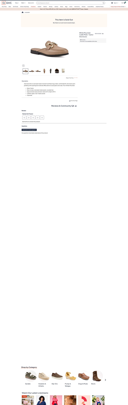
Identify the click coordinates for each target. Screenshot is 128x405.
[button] (112, 2)
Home (70, 6)
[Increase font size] (75, 77)
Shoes (61, 6)
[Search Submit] (103, 3)
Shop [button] (16, 2)
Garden (39, 6)
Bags (66, 6)
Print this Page (74, 100)
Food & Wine (91, 6)
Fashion (45, 6)
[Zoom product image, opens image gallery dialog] (23, 65)
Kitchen (83, 6)
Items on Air (31, 2)
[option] (64, 9)
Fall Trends (15, 6)
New (10, 6)
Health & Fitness (99, 6)
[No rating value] (98, 33)
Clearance (33, 6)
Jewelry (56, 6)
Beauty (50, 6)
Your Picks (4, 6)
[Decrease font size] (76, 77)
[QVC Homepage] (22, 12)
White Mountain (83, 36)
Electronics (77, 6)
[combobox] (69, 3)
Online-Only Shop (24, 6)
